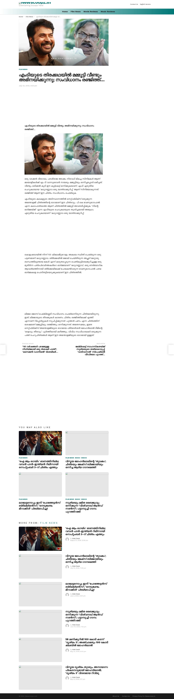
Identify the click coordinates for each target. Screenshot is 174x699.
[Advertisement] (64, 104)
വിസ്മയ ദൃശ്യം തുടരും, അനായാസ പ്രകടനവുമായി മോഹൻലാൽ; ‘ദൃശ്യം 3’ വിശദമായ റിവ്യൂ (86, 670)
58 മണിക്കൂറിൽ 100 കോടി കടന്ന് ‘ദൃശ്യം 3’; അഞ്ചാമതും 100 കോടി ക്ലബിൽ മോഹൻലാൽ (86, 642)
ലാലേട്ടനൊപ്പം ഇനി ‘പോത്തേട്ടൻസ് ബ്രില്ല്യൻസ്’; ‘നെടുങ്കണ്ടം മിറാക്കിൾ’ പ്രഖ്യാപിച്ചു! (39, 505)
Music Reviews (108, 11)
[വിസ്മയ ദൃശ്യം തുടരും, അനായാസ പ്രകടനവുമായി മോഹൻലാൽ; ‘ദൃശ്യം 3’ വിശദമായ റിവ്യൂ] (40, 678)
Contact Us (134, 4)
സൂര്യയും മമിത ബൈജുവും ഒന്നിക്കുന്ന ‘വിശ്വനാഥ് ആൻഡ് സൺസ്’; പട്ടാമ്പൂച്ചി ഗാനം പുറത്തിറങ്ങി (84, 507)
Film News (76, 11)
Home (65, 11)
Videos (84, 458)
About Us (116, 696)
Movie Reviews (91, 11)
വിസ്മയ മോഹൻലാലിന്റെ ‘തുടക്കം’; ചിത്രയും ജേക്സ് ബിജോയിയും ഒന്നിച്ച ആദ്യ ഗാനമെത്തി (85, 464)
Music (77, 458)
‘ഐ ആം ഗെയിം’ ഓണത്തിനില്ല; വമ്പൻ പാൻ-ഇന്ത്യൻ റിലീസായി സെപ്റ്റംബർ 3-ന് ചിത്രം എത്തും (39, 464)
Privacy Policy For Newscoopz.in (144, 696)
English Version (145, 4)
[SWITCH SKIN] (154, 4)
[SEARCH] (154, 11)
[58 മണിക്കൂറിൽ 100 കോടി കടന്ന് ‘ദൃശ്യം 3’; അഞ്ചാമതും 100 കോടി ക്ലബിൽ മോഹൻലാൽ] (40, 650)
